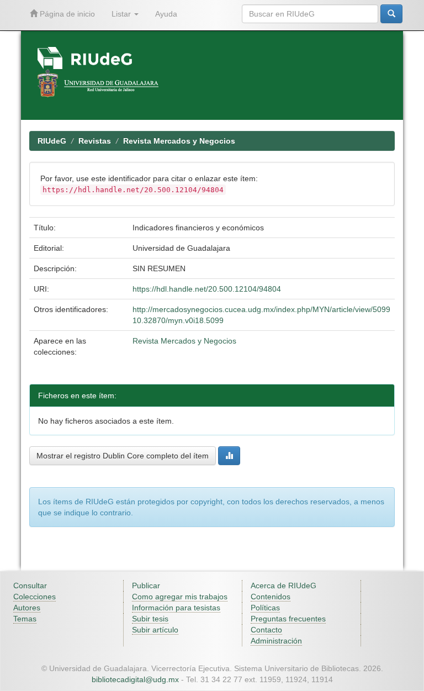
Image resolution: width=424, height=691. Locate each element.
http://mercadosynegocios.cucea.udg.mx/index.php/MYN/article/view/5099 (261, 309)
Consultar (30, 585)
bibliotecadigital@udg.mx (135, 679)
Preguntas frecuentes (288, 618)
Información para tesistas (176, 607)
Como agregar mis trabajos (179, 596)
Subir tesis (150, 618)
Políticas (265, 607)
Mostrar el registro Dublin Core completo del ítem (122, 455)
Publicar (146, 585)
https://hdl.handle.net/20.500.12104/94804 (206, 288)
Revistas (94, 140)
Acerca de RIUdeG (283, 585)
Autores (26, 607)
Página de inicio (66, 13)
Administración (276, 640)
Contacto (266, 629)
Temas (24, 618)
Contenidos (270, 596)
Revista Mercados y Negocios (179, 140)
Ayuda (166, 13)
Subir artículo (155, 629)
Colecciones (34, 596)
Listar (122, 13)
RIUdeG (52, 140)
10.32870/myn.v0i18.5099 (178, 320)
